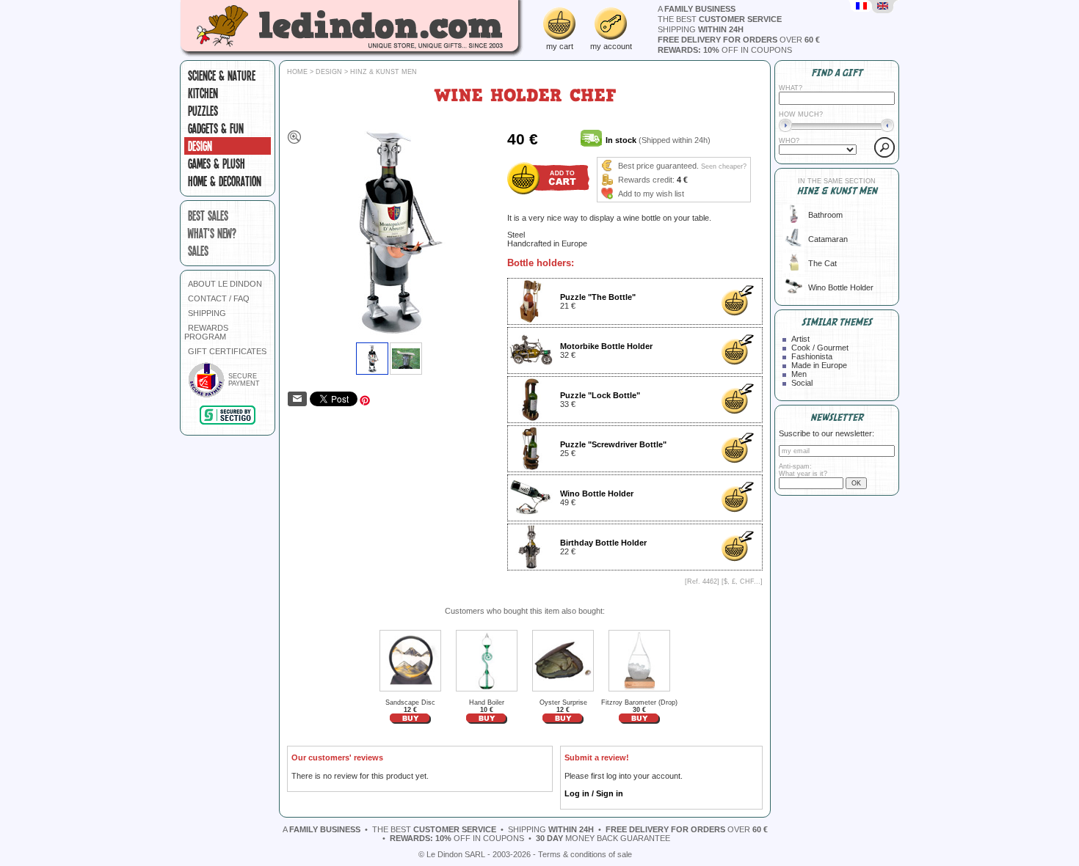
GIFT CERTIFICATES (227, 351)
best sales (208, 215)
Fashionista (811, 356)
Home (297, 72)
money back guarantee (603, 838)
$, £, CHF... (742, 581)
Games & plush (216, 163)
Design (200, 146)
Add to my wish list (651, 193)
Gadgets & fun (216, 128)
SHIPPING (207, 313)
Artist (800, 338)
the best (720, 19)
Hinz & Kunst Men (383, 72)
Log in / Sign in (593, 793)
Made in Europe (819, 365)
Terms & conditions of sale (585, 854)
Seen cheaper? (723, 166)
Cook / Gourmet (820, 347)
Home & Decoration (224, 181)
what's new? (212, 233)
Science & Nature (221, 75)
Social (802, 382)
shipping (701, 29)
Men (799, 374)
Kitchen (203, 93)
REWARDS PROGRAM (206, 332)
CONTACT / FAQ (219, 298)
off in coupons (725, 49)
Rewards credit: (646, 179)
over (739, 39)
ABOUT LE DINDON (225, 283)
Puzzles (203, 111)
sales (198, 251)
